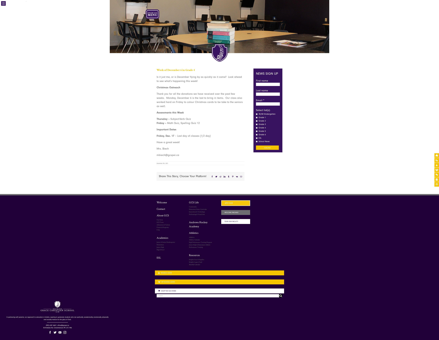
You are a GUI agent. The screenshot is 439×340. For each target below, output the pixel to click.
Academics (162, 237)
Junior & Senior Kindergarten (166, 242)
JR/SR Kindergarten (266, 114)
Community (193, 207)
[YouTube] (60, 332)
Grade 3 (262, 124)
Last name (262, 90)
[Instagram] (64, 332)
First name (262, 80)
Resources (194, 255)
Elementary (160, 245)
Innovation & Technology (197, 212)
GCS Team (160, 222)
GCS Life (194, 202)
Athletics (193, 233)
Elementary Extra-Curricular (198, 209)
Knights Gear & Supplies (196, 259)
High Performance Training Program (200, 242)
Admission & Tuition (163, 225)
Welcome (162, 202)
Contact (161, 209)
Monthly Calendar (194, 264)
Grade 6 (262, 134)
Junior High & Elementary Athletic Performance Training (199, 246)
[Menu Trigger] (3, 3)
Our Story (160, 220)
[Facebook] (50, 332)
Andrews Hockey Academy (198, 224)
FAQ (158, 230)
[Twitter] (55, 332)
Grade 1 (262, 117)
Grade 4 (262, 128)
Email (260, 100)
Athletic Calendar (194, 240)
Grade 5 (262, 131)
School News (264, 141)
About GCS (163, 215)
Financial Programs (163, 227)
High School (160, 250)
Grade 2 (262, 121)
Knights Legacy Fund (195, 262)
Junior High (160, 247)
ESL (260, 138)
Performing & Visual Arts (197, 214)
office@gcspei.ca (63, 325)
